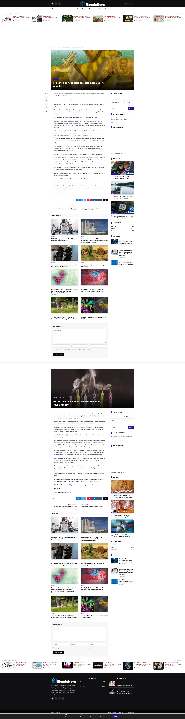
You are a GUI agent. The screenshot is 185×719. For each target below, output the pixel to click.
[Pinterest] (46, 107)
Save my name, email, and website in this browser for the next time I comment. (73, 349)
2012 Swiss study (98, 427)
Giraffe (68, 110)
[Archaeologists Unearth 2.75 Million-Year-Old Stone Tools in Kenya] (122, 486)
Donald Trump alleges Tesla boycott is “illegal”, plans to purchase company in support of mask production (123, 177)
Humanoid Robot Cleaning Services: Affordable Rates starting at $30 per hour (64, 265)
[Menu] (52, 9)
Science (92, 9)
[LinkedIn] (46, 104)
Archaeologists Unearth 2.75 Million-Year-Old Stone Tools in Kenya (122, 496)
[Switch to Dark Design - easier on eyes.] (133, 8)
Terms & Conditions (130, 712)
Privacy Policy (121, 712)
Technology (81, 9)
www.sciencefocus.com (64, 492)
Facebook (56, 481)
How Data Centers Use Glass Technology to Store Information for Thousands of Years (126, 263)
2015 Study (64, 435)
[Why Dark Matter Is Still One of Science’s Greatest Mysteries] (122, 526)
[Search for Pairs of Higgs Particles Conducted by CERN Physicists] (94, 305)
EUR (119, 153)
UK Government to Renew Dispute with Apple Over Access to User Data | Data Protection (126, 253)
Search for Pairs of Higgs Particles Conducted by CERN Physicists (94, 318)
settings (104, 717)
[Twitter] (46, 100)
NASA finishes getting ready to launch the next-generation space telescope (64, 239)
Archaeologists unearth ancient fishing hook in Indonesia (123, 197)
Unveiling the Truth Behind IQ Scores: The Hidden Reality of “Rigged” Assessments (92, 290)
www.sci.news (61, 194)
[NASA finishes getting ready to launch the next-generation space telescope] (64, 227)
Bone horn (76, 117)
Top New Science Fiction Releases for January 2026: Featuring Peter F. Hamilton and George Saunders (125, 692)
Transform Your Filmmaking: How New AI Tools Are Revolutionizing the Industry (125, 242)
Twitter (64, 481)
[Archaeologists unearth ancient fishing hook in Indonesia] (122, 187)
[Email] (46, 111)
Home (59, 47)
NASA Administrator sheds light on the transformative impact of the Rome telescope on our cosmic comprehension (94, 240)
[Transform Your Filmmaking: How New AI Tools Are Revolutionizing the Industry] (114, 241)
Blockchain (103, 9)
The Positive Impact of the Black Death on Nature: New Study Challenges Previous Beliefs (64, 318)
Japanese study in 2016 (60, 454)
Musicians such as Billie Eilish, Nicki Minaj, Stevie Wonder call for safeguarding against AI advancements (124, 684)
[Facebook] (46, 97)
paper (58, 178)
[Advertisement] (92, 33)
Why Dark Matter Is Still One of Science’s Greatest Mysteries (122, 535)
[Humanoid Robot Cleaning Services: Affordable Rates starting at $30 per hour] (64, 253)
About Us (114, 712)
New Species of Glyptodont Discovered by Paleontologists (92, 265)
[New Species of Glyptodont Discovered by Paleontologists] (94, 253)
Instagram (71, 481)
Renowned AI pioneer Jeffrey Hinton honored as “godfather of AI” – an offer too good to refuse (123, 516)
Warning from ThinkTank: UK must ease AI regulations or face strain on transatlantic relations (123, 217)
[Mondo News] (92, 3)
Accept (115, 716)
